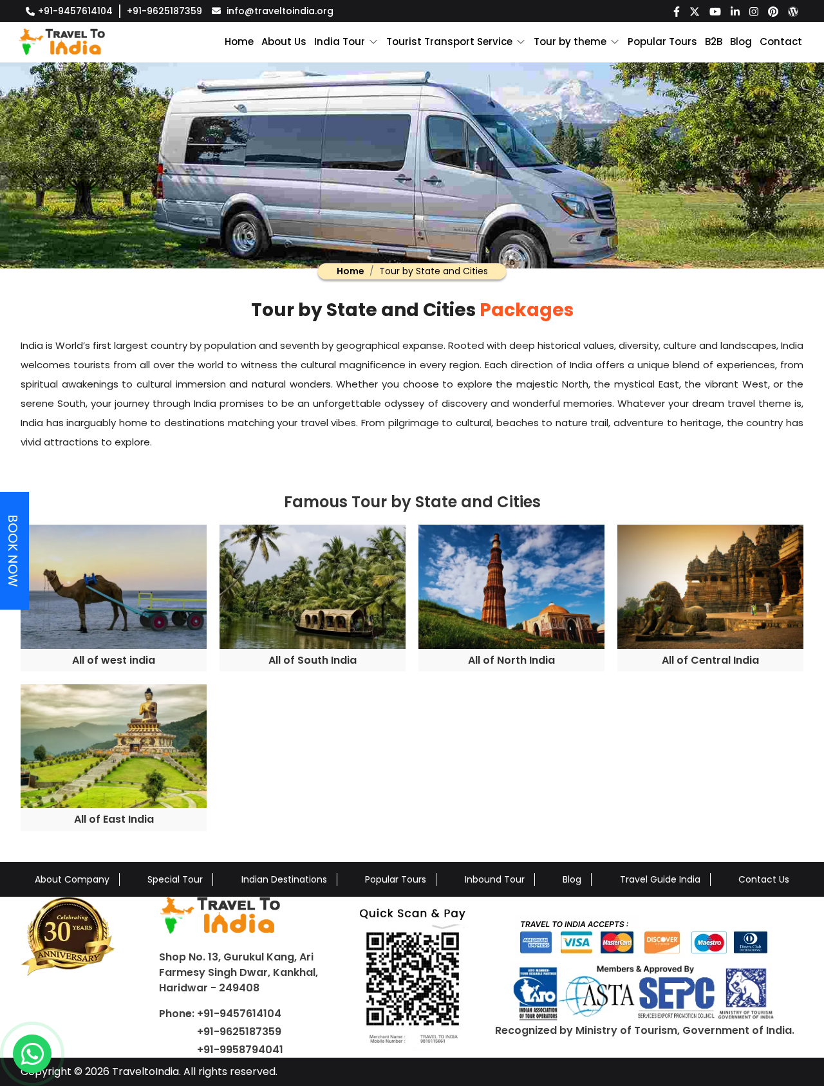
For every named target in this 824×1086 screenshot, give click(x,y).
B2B (713, 41)
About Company (72, 879)
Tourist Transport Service (449, 41)
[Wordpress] (793, 11)
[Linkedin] (735, 11)
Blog (741, 41)
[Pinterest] (773, 11)
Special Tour (175, 879)
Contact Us (763, 879)
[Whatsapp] (32, 1054)
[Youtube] (715, 11)
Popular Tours (662, 41)
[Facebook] (676, 11)
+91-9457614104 (75, 11)
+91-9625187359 (164, 11)
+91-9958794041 (240, 1049)
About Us (283, 41)
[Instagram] (753, 11)
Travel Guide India (660, 879)
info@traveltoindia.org (280, 11)
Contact (781, 41)
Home (239, 41)
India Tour (339, 41)
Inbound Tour (495, 879)
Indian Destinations (284, 879)
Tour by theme (570, 41)
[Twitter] (694, 11)
